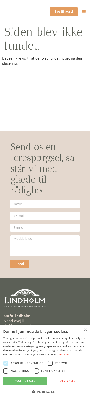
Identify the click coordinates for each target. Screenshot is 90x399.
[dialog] (45, 362)
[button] (45, 391)
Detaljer (64, 354)
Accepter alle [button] (25, 381)
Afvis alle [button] (67, 381)
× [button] (85, 329)
